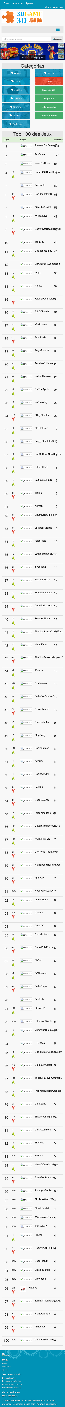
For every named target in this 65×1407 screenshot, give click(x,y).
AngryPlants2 (42, 350)
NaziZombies (42, 748)
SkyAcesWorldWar (45, 1199)
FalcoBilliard (41, 467)
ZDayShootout (42, 415)
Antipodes (40, 1326)
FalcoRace (40, 540)
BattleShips (41, 986)
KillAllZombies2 (43, 592)
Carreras (17, 106)
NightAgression (43, 1313)
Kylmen (39, 505)
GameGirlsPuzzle (44, 947)
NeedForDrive (42, 163)
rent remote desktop (10, 1395)
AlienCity (39, 877)
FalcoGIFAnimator (44, 298)
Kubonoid (40, 185)
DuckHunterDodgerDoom (48, 1051)
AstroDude (40, 337)
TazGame (40, 154)
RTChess (40, 1043)
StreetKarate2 (42, 1208)
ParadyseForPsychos (46, 1190)
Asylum (39, 761)
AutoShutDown (43, 207)
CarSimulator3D (43, 194)
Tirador (17, 81)
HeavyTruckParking (45, 1248)
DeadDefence (42, 800)
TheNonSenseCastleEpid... (49, 631)
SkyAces (39, 1142)
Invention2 (40, 566)
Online (49, 81)
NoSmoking (41, 402)
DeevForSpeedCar (45, 605)
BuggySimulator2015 (46, 441)
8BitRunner (41, 324)
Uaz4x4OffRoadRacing (47, 172)
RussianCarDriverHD (46, 145)
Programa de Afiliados (11, 1381)
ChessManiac (42, 722)
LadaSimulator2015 (45, 553)
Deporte (17, 89)
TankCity (39, 241)
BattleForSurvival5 (45, 696)
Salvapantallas (49, 106)
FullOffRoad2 (42, 311)
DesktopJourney (43, 250)
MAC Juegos (48, 89)
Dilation (39, 912)
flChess (39, 670)
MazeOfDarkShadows (46, 1164)
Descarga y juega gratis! (33, 57)
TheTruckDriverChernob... (48, 1077)
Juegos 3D (17, 115)
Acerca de (17, 3)
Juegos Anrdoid (49, 115)
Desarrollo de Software (11, 1387)
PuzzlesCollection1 (45, 363)
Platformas (17, 123)
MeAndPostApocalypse (47, 263)
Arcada (17, 72)
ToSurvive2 (41, 1226)
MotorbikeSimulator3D (47, 1030)
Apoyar (29, 3)
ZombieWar (41, 683)
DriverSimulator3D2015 (47, 825)
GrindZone (40, 1103)
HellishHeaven (43, 376)
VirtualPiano (41, 899)
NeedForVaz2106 (44, 890)
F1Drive (32, 1287)
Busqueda (58, 39)
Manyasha (40, 1278)
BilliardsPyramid (43, 527)
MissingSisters (42, 1269)
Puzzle (50, 72)
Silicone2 (40, 1008)
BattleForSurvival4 (45, 1177)
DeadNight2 (41, 1261)
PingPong (40, 735)
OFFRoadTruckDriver (46, 851)
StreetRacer (41, 428)
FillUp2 (38, 1235)
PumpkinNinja (42, 618)
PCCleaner (41, 973)
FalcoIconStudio (43, 1021)
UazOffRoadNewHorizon (48, 454)
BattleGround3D (43, 480)
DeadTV (39, 925)
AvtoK (38, 272)
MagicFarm (41, 644)
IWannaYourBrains (45, 1217)
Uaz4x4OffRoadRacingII (48, 228)
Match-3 (17, 98)
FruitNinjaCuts (42, 838)
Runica (38, 285)
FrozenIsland (42, 709)
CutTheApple (42, 389)
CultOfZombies (43, 1129)
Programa (49, 98)
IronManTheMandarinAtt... (48, 1300)
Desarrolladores (9, 1378)
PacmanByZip (42, 579)
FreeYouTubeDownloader (48, 1090)
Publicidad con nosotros (12, 1384)
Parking (39, 787)
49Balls (39, 1155)
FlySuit (38, 960)
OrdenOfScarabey (44, 1339)
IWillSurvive (41, 216)
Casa (6, 3)
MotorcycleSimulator (46, 514)
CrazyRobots (42, 934)
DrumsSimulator (43, 1064)
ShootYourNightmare (46, 1116)
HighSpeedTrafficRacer (47, 864)
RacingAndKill (42, 774)
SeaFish (39, 999)
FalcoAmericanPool (45, 813)
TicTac (38, 493)
